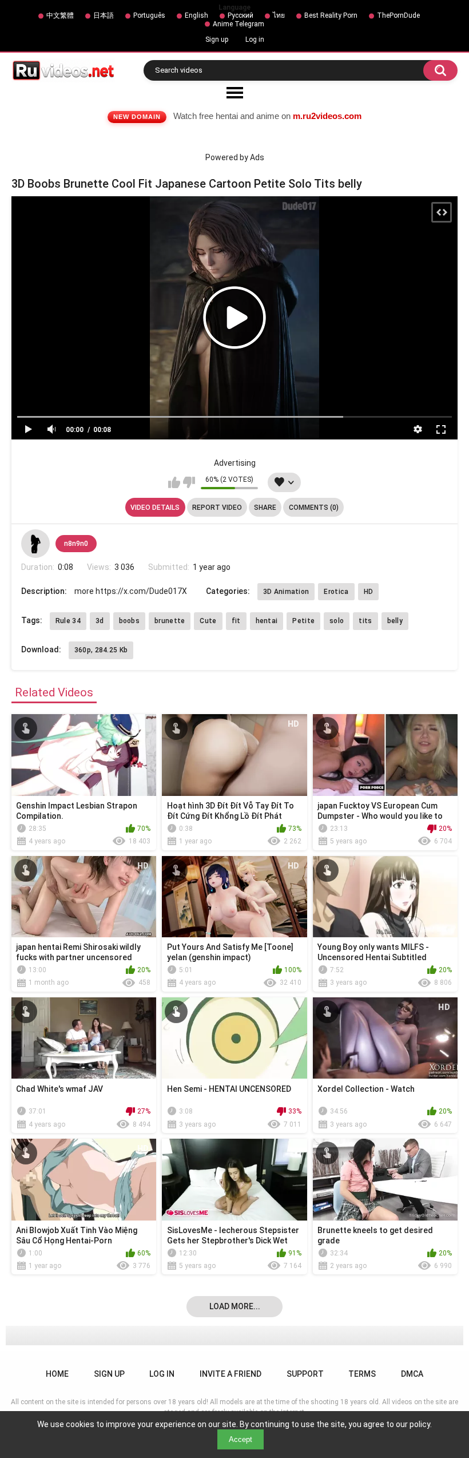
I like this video (174, 482)
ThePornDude (398, 15)
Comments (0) (314, 508)
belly (395, 621)
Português (149, 15)
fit (236, 621)
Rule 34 (68, 621)
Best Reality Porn (330, 15)
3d (100, 621)
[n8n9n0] (35, 543)
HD (368, 592)
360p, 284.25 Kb (101, 650)
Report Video (217, 508)
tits (365, 621)
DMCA (412, 1373)
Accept (240, 1439)
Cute (208, 621)
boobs (129, 621)
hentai (267, 621)
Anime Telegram (238, 24)
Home (57, 1373)
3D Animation (286, 592)
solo (336, 621)
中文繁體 (60, 15)
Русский (240, 15)
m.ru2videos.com (327, 116)
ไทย (279, 15)
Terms (362, 1373)
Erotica (336, 592)
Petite (303, 621)
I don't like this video (189, 482)
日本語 (103, 15)
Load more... (234, 1306)
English (196, 15)
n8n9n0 (76, 544)
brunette (169, 621)
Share (265, 508)
